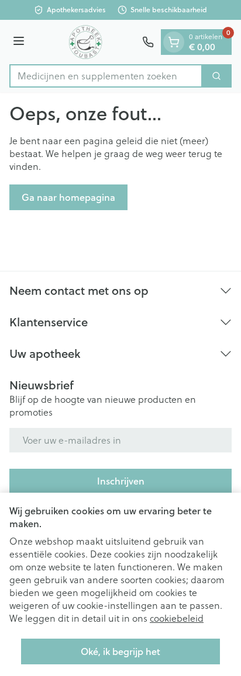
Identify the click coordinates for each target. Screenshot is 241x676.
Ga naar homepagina (68, 197)
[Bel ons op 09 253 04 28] (148, 42)
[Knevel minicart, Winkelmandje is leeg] (173, 42)
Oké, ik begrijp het (120, 651)
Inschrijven (120, 480)
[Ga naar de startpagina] (85, 42)
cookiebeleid (177, 618)
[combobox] (105, 76)
